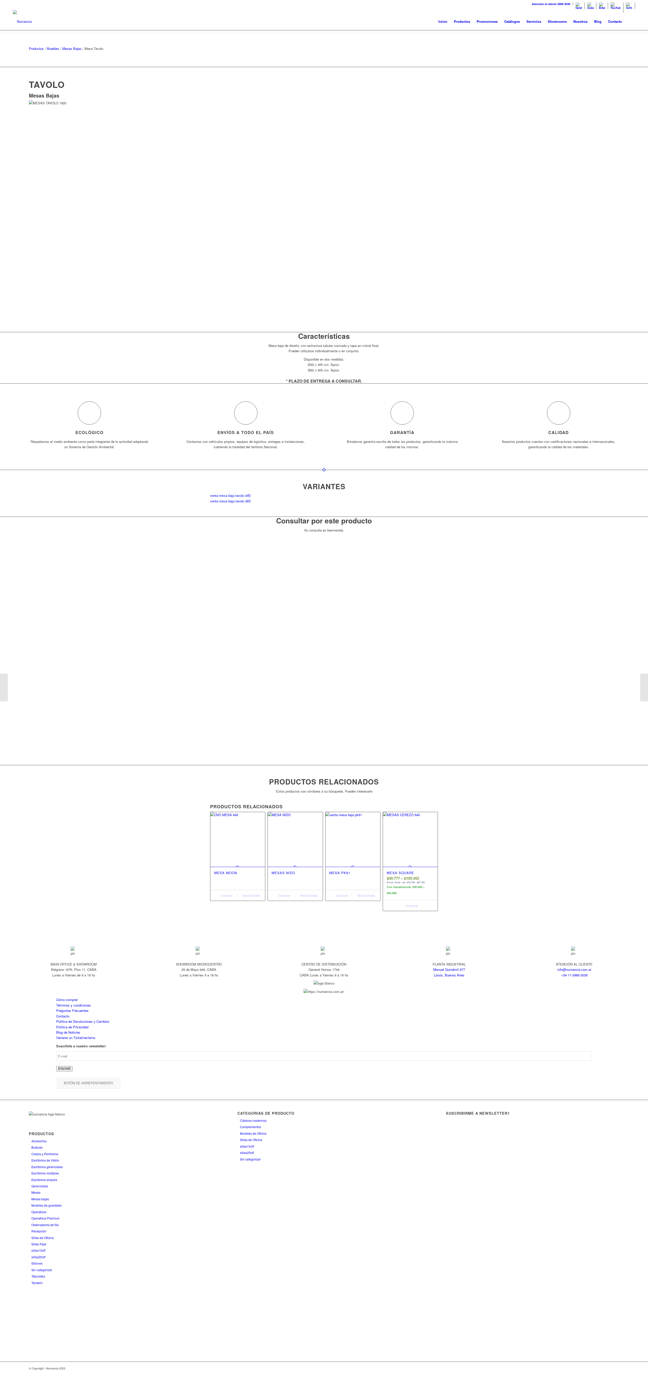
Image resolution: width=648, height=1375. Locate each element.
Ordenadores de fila (45, 1225)
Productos (36, 48)
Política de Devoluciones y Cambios (82, 1021)
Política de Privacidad (72, 1027)
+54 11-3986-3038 (574, 975)
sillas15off (38, 1250)
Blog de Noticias (68, 1032)
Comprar (226, 895)
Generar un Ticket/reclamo (75, 1037)
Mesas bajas (40, 1199)
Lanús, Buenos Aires (449, 975)
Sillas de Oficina (42, 1237)
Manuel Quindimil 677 (449, 969)
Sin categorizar (41, 1270)
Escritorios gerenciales (47, 1167)
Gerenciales (39, 1186)
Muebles (53, 48)
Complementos (250, 1127)
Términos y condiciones (73, 1005)
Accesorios (39, 1141)
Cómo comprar (67, 999)
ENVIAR (64, 1069)
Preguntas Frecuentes (72, 1010)
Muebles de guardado (46, 1205)
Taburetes (38, 1276)
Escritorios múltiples (45, 1173)
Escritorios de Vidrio (45, 1160)
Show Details (251, 895)
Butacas (37, 1147)
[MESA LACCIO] (644, 687)
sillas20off (38, 1257)
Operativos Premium (45, 1218)
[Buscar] (630, 21)
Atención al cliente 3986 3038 (551, 4)
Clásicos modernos (253, 1120)
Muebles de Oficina (253, 1133)
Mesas (35, 1192)
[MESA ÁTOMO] (4, 687)
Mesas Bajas (72, 48)
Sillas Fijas (38, 1244)
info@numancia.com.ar (574, 969)
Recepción (38, 1231)
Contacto (62, 1016)
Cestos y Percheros (44, 1154)
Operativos (38, 1212)
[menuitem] (551, 4)
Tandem (37, 1283)
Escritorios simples (44, 1179)
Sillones (37, 1263)
